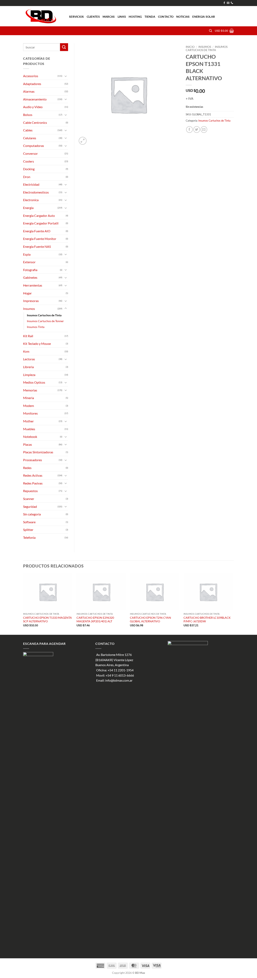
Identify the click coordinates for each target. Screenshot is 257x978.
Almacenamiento (35, 99)
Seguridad (30, 506)
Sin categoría (32, 514)
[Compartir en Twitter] (196, 129)
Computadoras (33, 145)
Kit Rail (28, 336)
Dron (26, 177)
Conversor (30, 153)
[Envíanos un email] (228, 3)
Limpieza (29, 375)
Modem (28, 406)
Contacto (165, 16)
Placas (27, 444)
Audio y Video (33, 107)
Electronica (31, 200)
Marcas (109, 16)
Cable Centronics (35, 122)
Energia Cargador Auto (39, 215)
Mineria (28, 398)
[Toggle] (65, 76)
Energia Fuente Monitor (39, 239)
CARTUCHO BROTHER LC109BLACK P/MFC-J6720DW (207, 619)
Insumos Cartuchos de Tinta (206, 48)
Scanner (28, 499)
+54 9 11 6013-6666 (120, 675)
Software (29, 522)
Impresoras (31, 301)
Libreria (28, 367)
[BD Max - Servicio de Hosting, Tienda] (43, 16)
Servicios (76, 16)
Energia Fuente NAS (37, 246)
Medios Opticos (34, 382)
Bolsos (27, 115)
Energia (28, 208)
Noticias (183, 16)
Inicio (190, 46)
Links (122, 16)
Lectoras (29, 359)
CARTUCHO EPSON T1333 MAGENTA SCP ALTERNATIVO (47, 619)
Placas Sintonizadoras (38, 452)
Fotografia (30, 270)
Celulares (29, 138)
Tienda (150, 16)
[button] (224, 30)
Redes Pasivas (33, 483)
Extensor (29, 262)
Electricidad (31, 184)
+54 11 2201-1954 (121, 670)
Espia (27, 254)
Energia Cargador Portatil (40, 223)
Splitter (28, 529)
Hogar (27, 293)
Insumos (204, 46)
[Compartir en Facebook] (189, 129)
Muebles (29, 429)
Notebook (30, 436)
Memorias (30, 390)
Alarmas (29, 91)
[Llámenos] (232, 3)
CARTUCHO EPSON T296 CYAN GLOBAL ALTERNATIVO (150, 619)
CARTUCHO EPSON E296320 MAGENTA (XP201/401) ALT (95, 619)
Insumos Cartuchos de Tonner (45, 321)
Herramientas (32, 285)
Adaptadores (32, 84)
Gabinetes (30, 277)
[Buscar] (210, 31)
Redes (27, 468)
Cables (28, 130)
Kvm (26, 351)
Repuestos (30, 491)
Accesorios (30, 76)
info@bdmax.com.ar (119, 680)
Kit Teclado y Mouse (37, 343)
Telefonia (29, 537)
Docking (29, 169)
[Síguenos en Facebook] (224, 3)
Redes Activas (32, 475)
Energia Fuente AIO (36, 231)
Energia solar (203, 16)
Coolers (28, 161)
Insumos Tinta (35, 327)
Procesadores (32, 460)
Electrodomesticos (36, 192)
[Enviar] (64, 47)
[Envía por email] (204, 129)
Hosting (135, 16)
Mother (28, 421)
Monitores (30, 413)
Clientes (93, 16)
